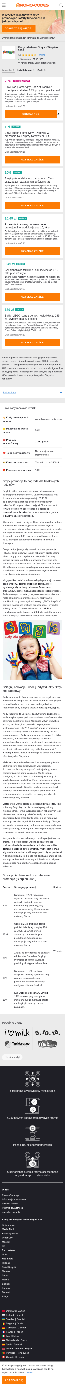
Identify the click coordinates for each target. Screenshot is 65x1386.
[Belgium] (3, 1323)
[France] (3, 1332)
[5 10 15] (47, 1032)
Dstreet (6, 1292)
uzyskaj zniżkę (32, 159)
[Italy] (3, 1336)
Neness (6, 1271)
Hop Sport (7, 1258)
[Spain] (3, 1344)
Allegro (5, 1296)
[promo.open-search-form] (61, 5)
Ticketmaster (9, 1225)
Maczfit (6, 1241)
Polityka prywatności (12, 1207)
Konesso (6, 1288)
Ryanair (6, 1262)
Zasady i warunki (11, 1212)
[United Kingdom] (3, 1348)
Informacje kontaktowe (14, 1199)
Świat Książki (9, 1267)
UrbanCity (7, 1237)
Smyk (5, 1275)
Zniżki (40, 70)
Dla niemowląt (12, 1057)
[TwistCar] (17, 1044)
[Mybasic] (47, 1044)
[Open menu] (4, 5)
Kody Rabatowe (24, 70)
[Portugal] (3, 1353)
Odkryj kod (30, 114)
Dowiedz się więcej (19, 28)
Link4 (5, 1254)
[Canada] (3, 1357)
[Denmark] (3, 1311)
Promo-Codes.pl (10, 1195)
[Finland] (3, 1315)
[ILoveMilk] (17, 1032)
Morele (5, 1279)
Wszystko (7, 70)
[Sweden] (3, 1319)
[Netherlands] (3, 1340)
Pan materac (9, 1250)
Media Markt (8, 1229)
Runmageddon (10, 1233)
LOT (4, 1246)
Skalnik (6, 1283)
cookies (29, 1372)
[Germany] (3, 1327)
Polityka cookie (10, 1203)
